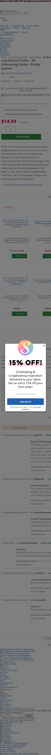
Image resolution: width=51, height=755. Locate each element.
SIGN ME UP (25, 401)
